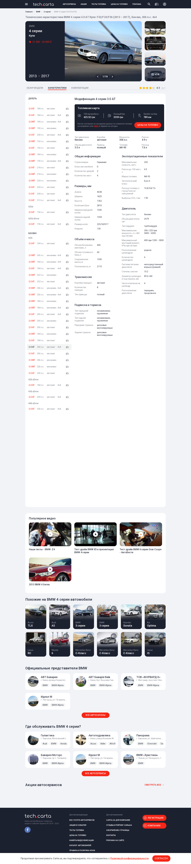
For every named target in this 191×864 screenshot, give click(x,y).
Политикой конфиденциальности (129, 858)
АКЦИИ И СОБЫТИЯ (77, 825)
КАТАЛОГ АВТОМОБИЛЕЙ (80, 845)
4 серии (47, 12)
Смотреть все (153, 785)
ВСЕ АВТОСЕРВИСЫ (95, 773)
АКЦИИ (84, 4)
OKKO (96, 126)
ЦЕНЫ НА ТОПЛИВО (119, 4)
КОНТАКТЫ (111, 835)
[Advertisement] (49, 461)
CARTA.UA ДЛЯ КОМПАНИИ (118, 820)
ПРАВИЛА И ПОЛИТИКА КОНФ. (82, 850)
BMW (38, 12)
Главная (29, 12)
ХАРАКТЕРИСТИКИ (57, 88)
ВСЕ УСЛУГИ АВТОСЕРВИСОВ (81, 820)
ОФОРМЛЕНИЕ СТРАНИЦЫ (117, 830)
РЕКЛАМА (137, 4)
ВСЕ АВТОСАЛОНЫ (95, 715)
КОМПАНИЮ (154, 825)
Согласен (161, 858)
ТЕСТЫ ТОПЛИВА (98, 4)
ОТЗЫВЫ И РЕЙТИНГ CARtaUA (119, 825)
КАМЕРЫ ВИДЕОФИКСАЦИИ (81, 840)
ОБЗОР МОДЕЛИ (35, 88)
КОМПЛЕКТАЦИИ (79, 88)
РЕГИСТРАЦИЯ (156, 818)
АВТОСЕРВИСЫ (69, 4)
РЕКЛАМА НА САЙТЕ (115, 840)
